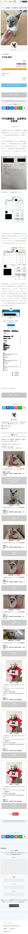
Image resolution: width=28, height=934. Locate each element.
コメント (14, 857)
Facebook (6, 428)
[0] (20, 1)
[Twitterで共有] (3, 108)
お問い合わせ (12, 928)
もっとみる (21, 423)
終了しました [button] (14, 94)
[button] (14, 85)
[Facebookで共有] (8, 108)
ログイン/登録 (24, 1)
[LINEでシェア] (20, 108)
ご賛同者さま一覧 (7, 931)
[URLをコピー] (25, 108)
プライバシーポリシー (8, 923)
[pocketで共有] (16, 108)
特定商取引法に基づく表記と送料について (12, 925)
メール (14, 884)
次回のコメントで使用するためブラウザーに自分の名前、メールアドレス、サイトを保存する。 (14, 901)
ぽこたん (14, 419)
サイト (14, 891)
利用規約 (5, 928)
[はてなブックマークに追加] (12, 108)
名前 (14, 877)
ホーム (2, 8)
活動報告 (8, 8)
